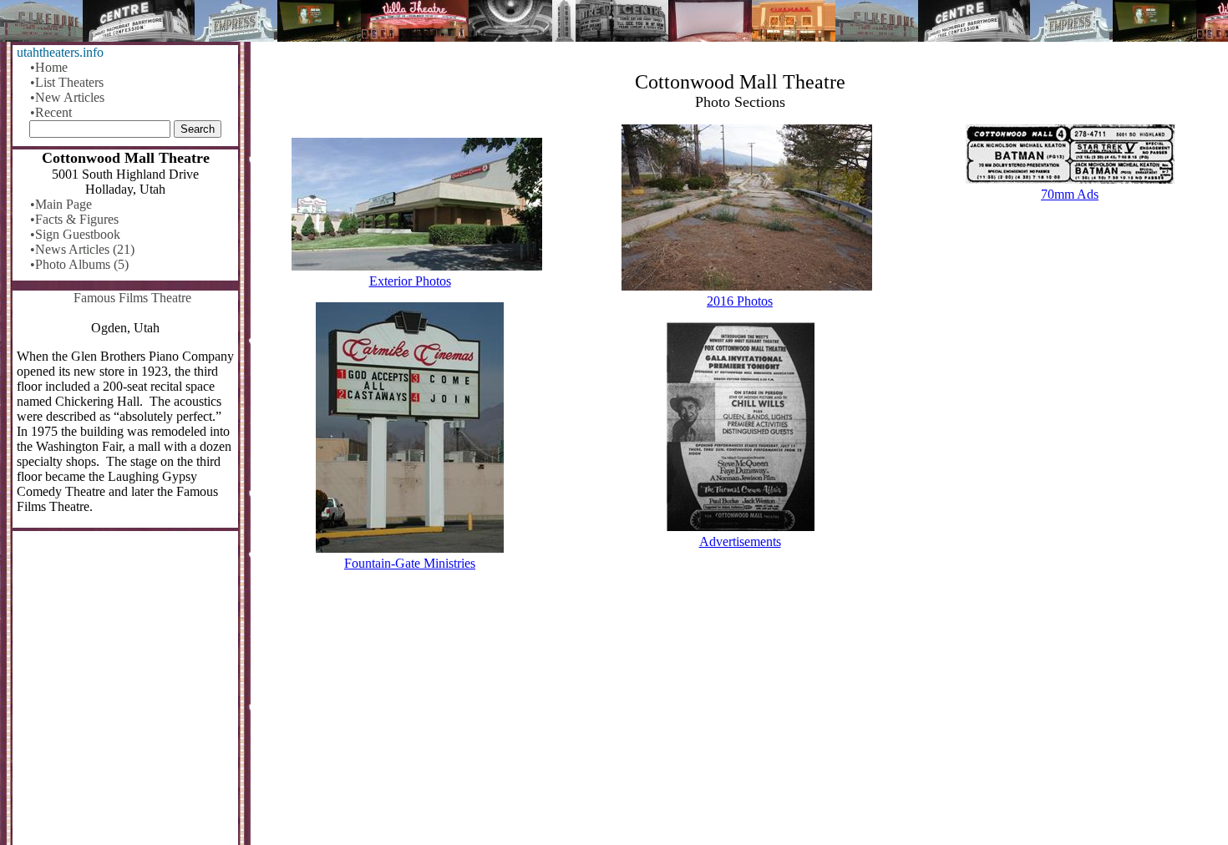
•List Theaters (67, 82)
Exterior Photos (410, 281)
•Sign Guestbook (75, 234)
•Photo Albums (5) (79, 264)
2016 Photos (740, 301)
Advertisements (740, 541)
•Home (49, 67)
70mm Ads (1070, 194)
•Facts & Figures (74, 219)
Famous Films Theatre (132, 298)
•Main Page (61, 204)
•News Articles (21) (82, 249)
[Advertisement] (739, 715)
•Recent (51, 112)
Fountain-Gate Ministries (409, 563)
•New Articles (67, 97)
